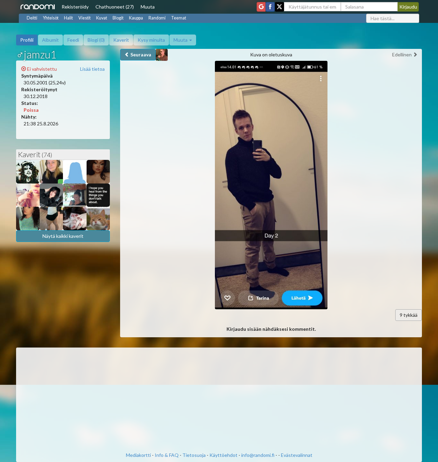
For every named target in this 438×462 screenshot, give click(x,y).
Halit (68, 18)
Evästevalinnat (296, 455)
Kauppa (136, 18)
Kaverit (121, 40)
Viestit (84, 18)
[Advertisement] (219, 400)
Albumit (50, 40)
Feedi (73, 40)
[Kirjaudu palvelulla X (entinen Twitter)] (279, 7)
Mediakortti (138, 455)
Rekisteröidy (75, 7)
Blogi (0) (96, 40)
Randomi (157, 18)
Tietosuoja (194, 455)
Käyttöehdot (223, 455)
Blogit (118, 18)
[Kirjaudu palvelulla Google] (261, 7)
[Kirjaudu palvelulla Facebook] (270, 7)
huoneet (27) (114, 7)
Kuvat (101, 18)
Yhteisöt (51, 18)
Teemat (178, 18)
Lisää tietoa (92, 69)
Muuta (148, 7)
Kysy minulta (151, 40)
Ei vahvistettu (41, 69)
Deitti (32, 18)
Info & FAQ (167, 455)
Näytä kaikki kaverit (62, 236)
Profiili (27, 40)
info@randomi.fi (257, 455)
